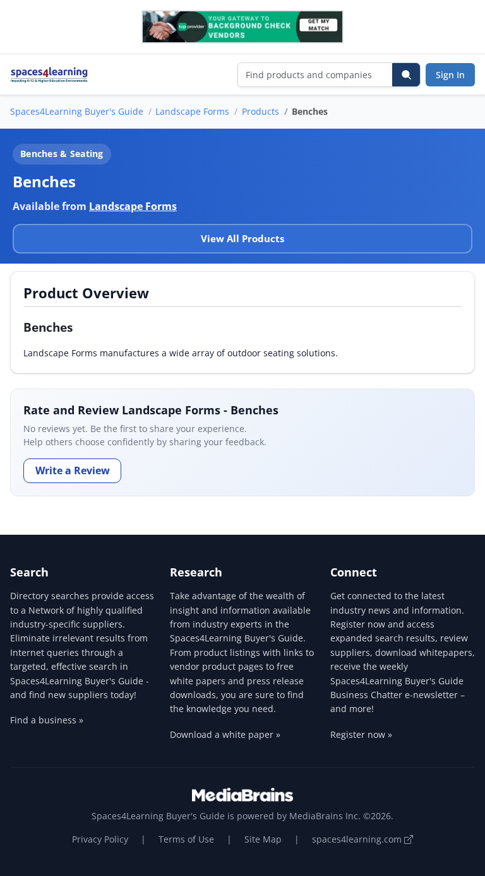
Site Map (263, 839)
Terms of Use (186, 839)
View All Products (242, 238)
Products (260, 111)
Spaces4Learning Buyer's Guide (76, 111)
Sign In (450, 75)
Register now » (361, 734)
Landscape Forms (192, 111)
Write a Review (72, 470)
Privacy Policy (100, 839)
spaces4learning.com (358, 839)
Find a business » (46, 720)
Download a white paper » (225, 734)
